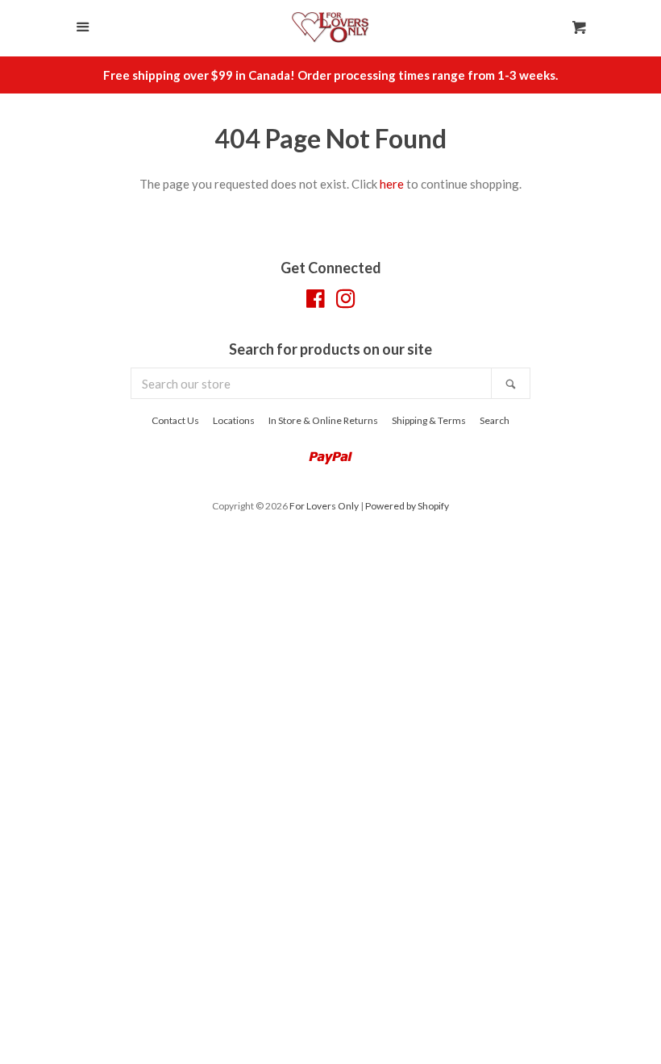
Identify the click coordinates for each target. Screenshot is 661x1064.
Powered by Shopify (407, 506)
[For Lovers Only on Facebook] (316, 301)
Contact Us (175, 420)
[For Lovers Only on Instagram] (345, 301)
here (392, 184)
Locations (234, 420)
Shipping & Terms (429, 420)
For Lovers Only (324, 506)
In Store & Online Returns (323, 420)
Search (494, 420)
